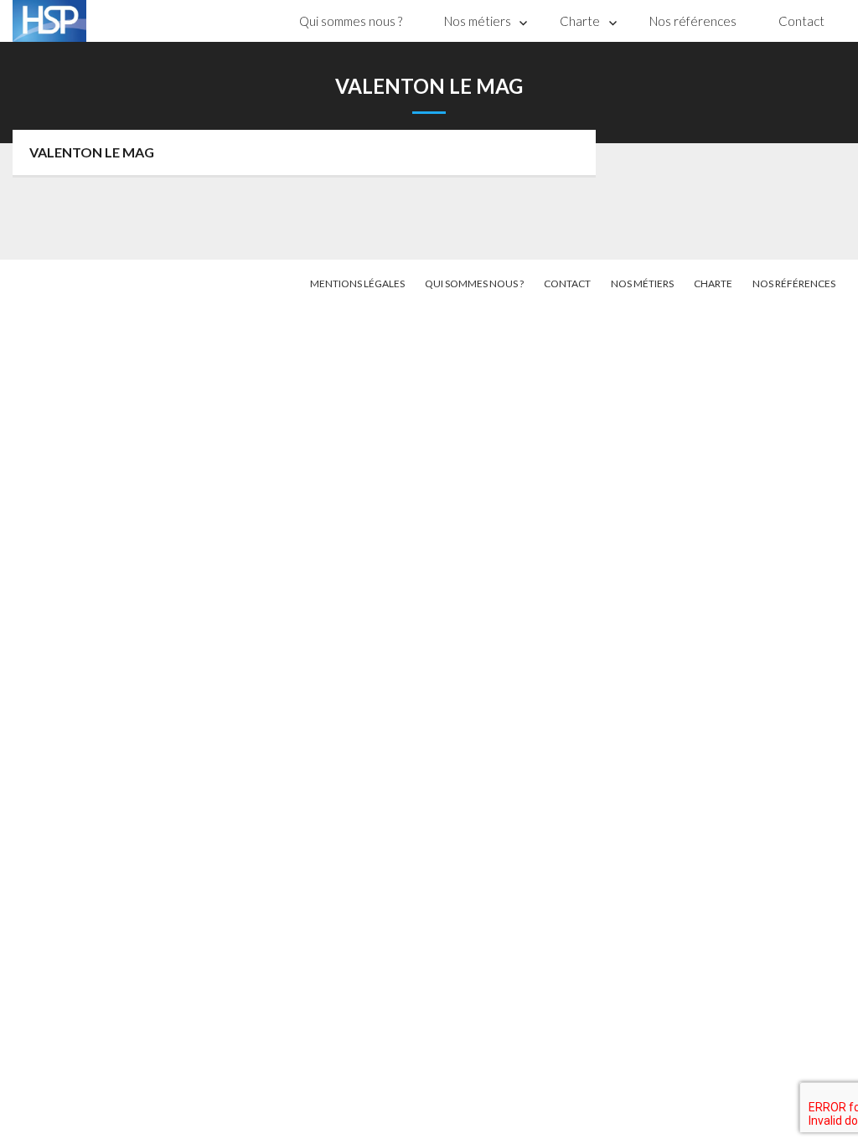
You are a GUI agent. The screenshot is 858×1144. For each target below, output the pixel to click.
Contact (801, 20)
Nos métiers (477, 20)
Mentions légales (357, 283)
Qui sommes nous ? (350, 20)
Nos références (693, 20)
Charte (580, 20)
